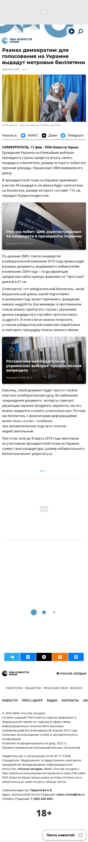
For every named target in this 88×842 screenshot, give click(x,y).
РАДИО (52, 701)
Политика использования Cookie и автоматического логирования (40, 737)
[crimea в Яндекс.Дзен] (44, 657)
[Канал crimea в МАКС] (76, 657)
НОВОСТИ (10, 701)
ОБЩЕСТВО (33, 688)
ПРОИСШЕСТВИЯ (55, 688)
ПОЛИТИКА (14, 688)
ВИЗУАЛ (76, 688)
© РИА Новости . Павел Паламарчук (20, 125)
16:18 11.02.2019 (10, 69)
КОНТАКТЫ (70, 701)
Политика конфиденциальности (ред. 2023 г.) (34, 743)
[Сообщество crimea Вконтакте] (28, 657)
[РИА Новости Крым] (17, 40)
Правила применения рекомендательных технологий (41, 748)
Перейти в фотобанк (50, 125)
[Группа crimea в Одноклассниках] (60, 657)
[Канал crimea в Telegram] (12, 657)
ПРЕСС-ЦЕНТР (32, 701)
